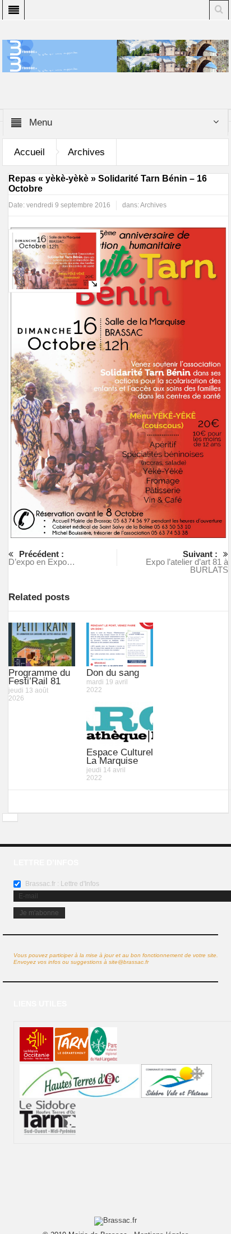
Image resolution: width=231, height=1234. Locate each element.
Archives (86, 152)
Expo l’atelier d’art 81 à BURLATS (187, 561)
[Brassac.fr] (115, 63)
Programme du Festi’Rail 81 (39, 676)
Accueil (29, 152)
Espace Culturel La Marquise (119, 756)
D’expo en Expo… (41, 558)
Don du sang (112, 672)
